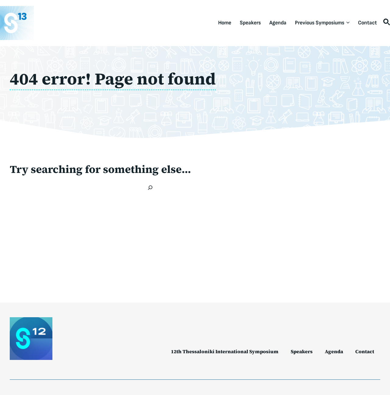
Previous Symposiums (319, 23)
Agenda (277, 23)
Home (224, 23)
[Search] (150, 188)
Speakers (250, 23)
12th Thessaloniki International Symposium (224, 351)
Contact (367, 23)
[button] (385, 23)
